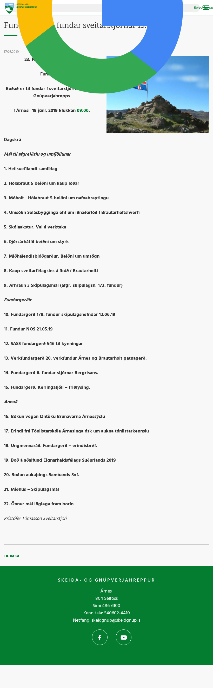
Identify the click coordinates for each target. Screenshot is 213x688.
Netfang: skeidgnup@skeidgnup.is (106, 620)
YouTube (123, 637)
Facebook (100, 637)
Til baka (11, 556)
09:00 (83, 110)
